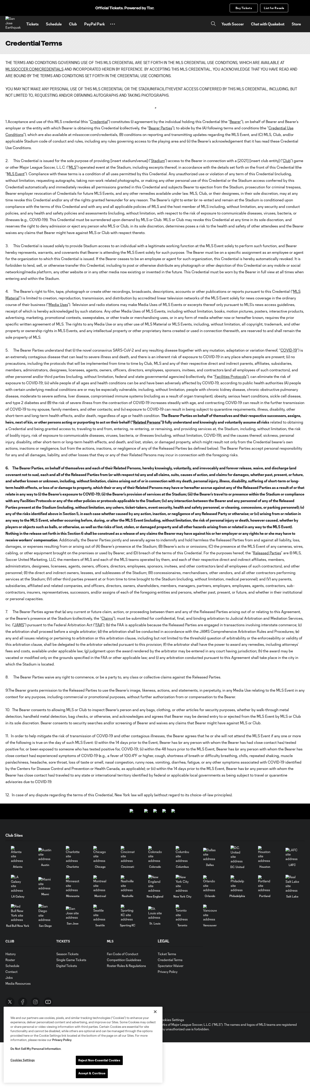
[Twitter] (10, 1001)
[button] (112, 24)
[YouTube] (48, 1001)
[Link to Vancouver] (210, 913)
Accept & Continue (91, 1073)
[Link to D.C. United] (237, 854)
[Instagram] (35, 1001)
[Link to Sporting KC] (127, 913)
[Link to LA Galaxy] (18, 884)
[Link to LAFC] (292, 854)
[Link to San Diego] (45, 913)
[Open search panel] (213, 24)
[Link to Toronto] (182, 913)
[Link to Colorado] (155, 854)
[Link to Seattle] (100, 913)
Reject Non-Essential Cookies (99, 1060)
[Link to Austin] (45, 854)
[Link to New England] (155, 884)
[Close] (155, 1012)
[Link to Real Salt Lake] (292, 884)
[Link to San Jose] (72, 913)
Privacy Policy (61, 1040)
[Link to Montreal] (100, 883)
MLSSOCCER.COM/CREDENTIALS (34, 69)
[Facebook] (22, 1001)
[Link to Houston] (265, 854)
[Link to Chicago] (100, 854)
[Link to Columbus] (182, 854)
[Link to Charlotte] (72, 854)
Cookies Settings (171, 1020)
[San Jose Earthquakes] (13, 24)
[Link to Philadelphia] (237, 883)
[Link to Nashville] (127, 883)
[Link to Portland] (265, 883)
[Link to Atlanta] (18, 854)
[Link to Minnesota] (72, 883)
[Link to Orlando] (210, 883)
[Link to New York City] (182, 884)
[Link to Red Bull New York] (18, 913)
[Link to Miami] (45, 883)
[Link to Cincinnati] (127, 854)
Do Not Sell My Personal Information (35, 1049)
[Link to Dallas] (210, 854)
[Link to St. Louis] (155, 913)
